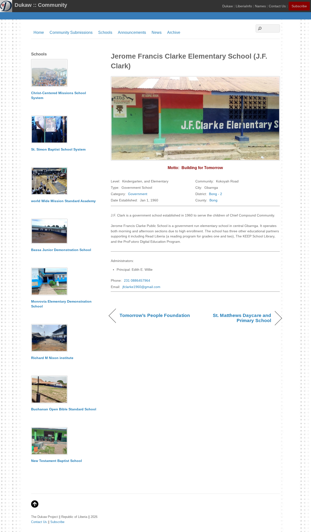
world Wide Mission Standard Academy (63, 201)
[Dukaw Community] (6, 9)
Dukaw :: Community (41, 5)
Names (260, 6)
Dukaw (227, 6)
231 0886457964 (137, 280)
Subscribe (299, 6)
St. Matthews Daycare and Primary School (235, 318)
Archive (173, 32)
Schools (105, 32)
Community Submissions (71, 32)
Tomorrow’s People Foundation (155, 315)
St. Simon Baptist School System (58, 149)
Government (137, 194)
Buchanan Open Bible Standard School (63, 409)
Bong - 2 (215, 194)
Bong (213, 200)
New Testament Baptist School (56, 461)
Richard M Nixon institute (52, 358)
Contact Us (277, 6)
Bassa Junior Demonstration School (61, 250)
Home (39, 32)
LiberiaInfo (244, 6)
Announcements (132, 32)
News (157, 32)
